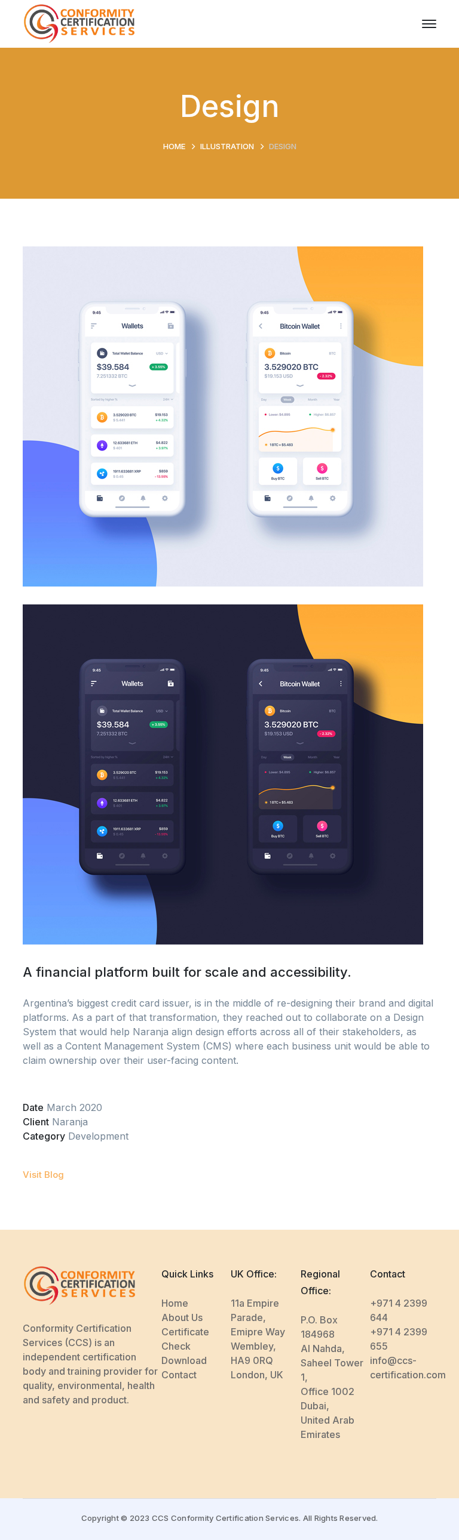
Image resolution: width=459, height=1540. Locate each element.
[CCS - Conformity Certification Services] (79, 23)
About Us (182, 1317)
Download (184, 1360)
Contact (179, 1375)
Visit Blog (43, 1174)
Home (174, 146)
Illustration (227, 146)
